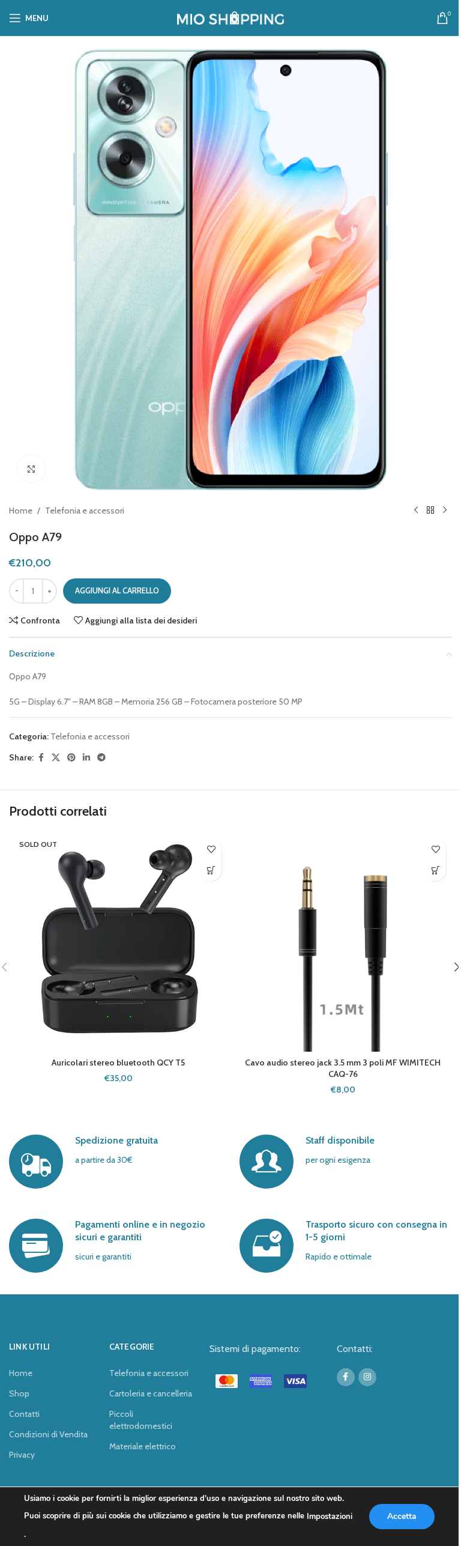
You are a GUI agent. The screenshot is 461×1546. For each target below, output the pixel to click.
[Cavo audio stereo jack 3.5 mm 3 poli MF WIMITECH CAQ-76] (343, 942)
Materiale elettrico (142, 1446)
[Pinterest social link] (71, 758)
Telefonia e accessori (84, 510)
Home (20, 510)
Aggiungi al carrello (117, 590)
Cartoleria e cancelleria (150, 1393)
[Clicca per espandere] (31, 468)
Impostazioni (329, 1516)
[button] (435, 870)
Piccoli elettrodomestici (140, 1419)
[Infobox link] (115, 1162)
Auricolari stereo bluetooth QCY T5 (118, 1062)
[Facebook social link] (41, 758)
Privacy (22, 1454)
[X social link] (56, 758)
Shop (19, 1393)
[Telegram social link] (101, 758)
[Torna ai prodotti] (430, 510)
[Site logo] (231, 16)
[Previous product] (416, 510)
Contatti (24, 1413)
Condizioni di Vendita (48, 1434)
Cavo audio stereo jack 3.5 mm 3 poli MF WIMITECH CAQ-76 (343, 1068)
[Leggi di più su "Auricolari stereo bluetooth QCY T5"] (210, 870)
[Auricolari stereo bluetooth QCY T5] (118, 942)
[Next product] (445, 510)
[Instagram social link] (367, 1377)
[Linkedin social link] (86, 758)
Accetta (402, 1516)
